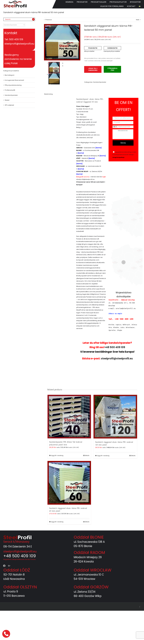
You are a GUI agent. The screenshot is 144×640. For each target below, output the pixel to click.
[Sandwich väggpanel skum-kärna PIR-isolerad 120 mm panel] (115, 416)
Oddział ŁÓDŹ (16, 570)
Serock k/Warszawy (16, 542)
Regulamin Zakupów (10, 559)
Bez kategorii (9, 75)
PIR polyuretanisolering (13, 85)
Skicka (123, 143)
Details (87, 455)
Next (137, 20)
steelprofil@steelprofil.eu (85, 179)
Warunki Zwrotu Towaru (27, 559)
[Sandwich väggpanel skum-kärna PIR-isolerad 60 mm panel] (69, 483)
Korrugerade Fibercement (14, 80)
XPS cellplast (9, 105)
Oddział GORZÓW (91, 587)
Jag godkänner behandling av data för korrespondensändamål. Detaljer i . (124, 154)
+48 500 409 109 (96, 177)
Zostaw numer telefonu (6, 633)
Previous (48, 20)
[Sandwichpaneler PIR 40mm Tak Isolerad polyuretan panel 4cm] (69, 416)
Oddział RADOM (89, 552)
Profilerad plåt (10, 90)
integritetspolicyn (118, 157)
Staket (7, 100)
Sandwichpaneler (99, 82)
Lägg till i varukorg (92, 69)
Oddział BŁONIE (89, 537)
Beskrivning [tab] (48, 94)
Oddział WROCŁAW (92, 570)
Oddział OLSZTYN (20, 587)
